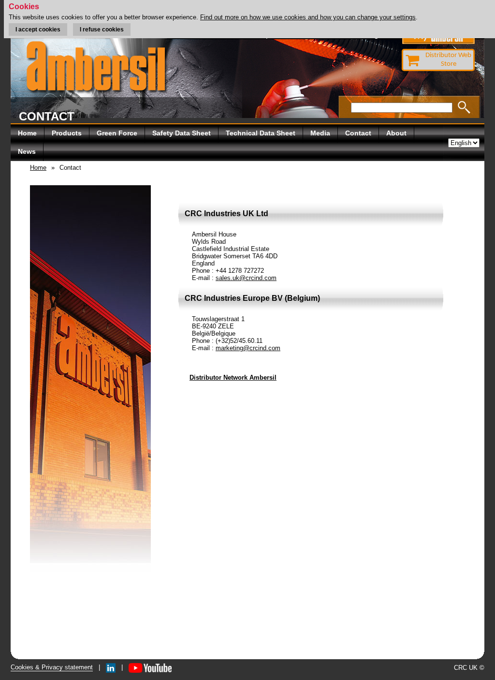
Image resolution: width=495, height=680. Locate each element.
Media (320, 133)
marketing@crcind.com (248, 348)
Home (27, 133)
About (396, 133)
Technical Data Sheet (260, 133)
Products (67, 133)
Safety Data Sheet (181, 133)
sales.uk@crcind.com (246, 277)
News (27, 151)
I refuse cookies (102, 29)
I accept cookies (37, 29)
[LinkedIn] (111, 667)
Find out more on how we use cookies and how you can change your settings (308, 17)
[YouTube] (150, 667)
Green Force (117, 133)
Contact (358, 133)
